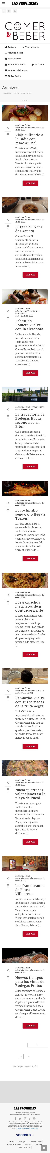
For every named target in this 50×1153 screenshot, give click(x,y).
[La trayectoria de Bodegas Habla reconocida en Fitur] (25, 394)
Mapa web (39, 1144)
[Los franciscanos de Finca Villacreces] (25, 863)
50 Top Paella (14, 76)
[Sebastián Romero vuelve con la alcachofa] (25, 296)
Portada (12, 47)
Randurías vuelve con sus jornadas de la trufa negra (30, 702)
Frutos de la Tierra (16, 64)
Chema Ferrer (24, 125)
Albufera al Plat (15, 53)
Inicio (24, 100)
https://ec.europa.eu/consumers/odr (27, 1128)
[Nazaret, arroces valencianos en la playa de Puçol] (25, 768)
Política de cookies (24, 1147)
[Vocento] (25, 1135)
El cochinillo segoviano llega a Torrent (30, 514)
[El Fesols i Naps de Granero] (25, 204)
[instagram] (25, 1118)
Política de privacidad (14, 1144)
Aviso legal (21, 1142)
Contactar (11, 1142)
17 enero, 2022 (27, 693)
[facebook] (15, 1118)
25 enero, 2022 (27, 409)
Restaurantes (14, 58)
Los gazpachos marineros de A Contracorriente (29, 606)
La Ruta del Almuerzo (18, 70)
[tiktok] (30, 1118)
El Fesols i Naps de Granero (28, 229)
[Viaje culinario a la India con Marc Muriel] (25, 113)
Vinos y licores (32, 47)
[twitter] (20, 1118)
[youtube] (34, 1118)
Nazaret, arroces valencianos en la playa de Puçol (30, 794)
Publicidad (28, 1144)
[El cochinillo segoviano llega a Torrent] (25, 488)
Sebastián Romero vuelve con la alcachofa (29, 325)
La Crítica (39, 64)
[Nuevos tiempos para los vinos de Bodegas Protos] (25, 955)
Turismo (40, 690)
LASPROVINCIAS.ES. (25, 1108)
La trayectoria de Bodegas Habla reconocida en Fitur (30, 420)
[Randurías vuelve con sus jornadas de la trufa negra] (25, 676)
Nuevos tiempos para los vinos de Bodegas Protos (29, 982)
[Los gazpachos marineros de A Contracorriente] (25, 580)
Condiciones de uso (35, 1142)
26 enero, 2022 (27, 316)
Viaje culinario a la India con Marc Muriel (29, 139)
